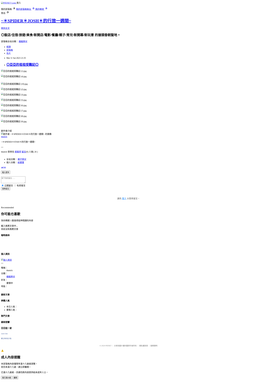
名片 (8, 53)
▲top (3, 167)
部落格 (9, 50)
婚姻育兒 (23, 41)
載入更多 (5, 172)
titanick (4, 136)
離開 (15, 378)
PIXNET (108, 346)
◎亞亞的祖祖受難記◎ (22, 64)
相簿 (8, 47)
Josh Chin (4, 333)
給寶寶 (21, 162)
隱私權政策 (143, 346)
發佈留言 (5, 189)
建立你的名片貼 (6, 338)
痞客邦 (18, 152)
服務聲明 (153, 346)
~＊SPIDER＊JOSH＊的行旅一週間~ (36, 20)
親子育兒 (22, 159)
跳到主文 (5, 28)
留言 (24, 152)
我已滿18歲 (6, 378)
